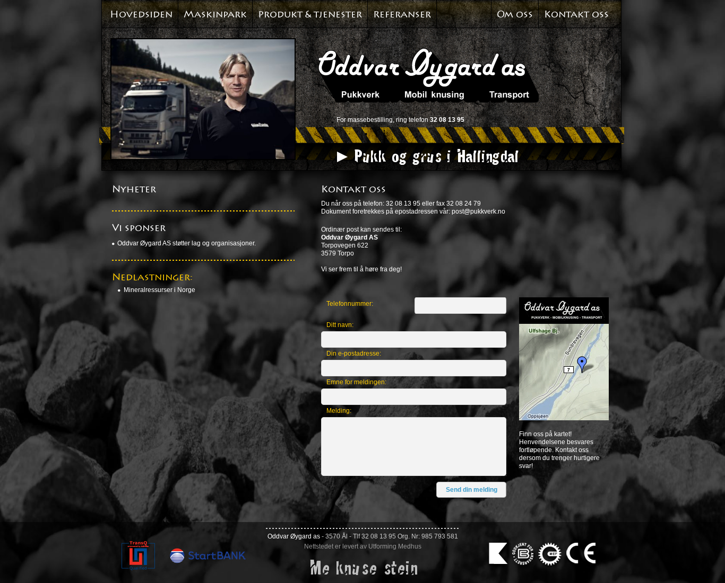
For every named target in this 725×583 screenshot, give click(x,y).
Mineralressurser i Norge (159, 290)
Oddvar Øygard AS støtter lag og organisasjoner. (186, 243)
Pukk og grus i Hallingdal (435, 155)
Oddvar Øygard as (293, 536)
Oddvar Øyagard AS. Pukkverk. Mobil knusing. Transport (428, 75)
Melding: (338, 410)
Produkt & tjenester (310, 14)
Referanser (402, 14)
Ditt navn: (339, 325)
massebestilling (370, 119)
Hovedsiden (141, 14)
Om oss (515, 14)
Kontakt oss (576, 14)
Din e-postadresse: (353, 353)
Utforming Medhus (394, 546)
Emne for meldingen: (356, 382)
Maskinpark (215, 14)
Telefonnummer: (349, 303)
